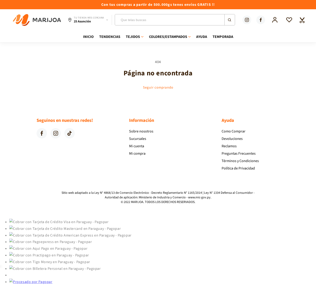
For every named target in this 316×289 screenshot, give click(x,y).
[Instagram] (247, 20)
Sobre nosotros (141, 131)
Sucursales (137, 138)
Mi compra (137, 153)
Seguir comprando (158, 87)
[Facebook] (261, 20)
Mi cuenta (136, 146)
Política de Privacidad (238, 168)
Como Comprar (233, 131)
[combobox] (175, 20)
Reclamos (229, 146)
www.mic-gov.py (199, 197)
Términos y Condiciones (240, 160)
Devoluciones (232, 138)
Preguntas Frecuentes (239, 153)
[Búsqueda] (229, 19)
